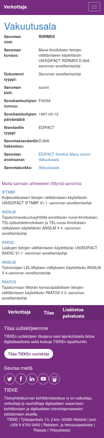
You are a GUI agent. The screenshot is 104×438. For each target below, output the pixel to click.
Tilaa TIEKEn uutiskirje (28, 353)
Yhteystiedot (60, 430)
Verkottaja (19, 311)
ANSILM (9, 211)
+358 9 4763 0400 (24, 424)
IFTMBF (9, 192)
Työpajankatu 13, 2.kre (40, 419)
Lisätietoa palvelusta (73, 312)
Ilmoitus (62, 154)
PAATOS (9, 282)
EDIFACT (46, 154)
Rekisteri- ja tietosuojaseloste (68, 424)
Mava (74, 154)
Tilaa (49, 312)
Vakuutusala (30, 25)
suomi (85, 154)
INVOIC (8, 242)
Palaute (40, 430)
